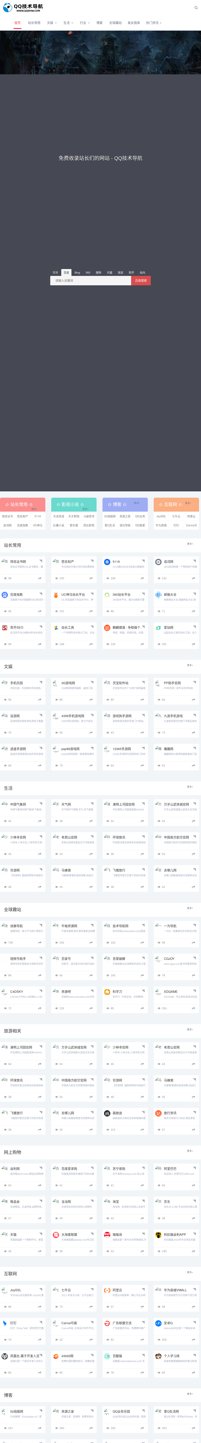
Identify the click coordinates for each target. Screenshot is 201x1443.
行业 (83, 23)
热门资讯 (152, 23)
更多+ (34, 509)
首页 (17, 23)
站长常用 (34, 23)
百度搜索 (141, 280)
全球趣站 (115, 23)
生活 (66, 23)
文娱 (50, 23)
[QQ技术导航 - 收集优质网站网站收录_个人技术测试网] (24, 7)
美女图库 (134, 23)
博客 (99, 23)
